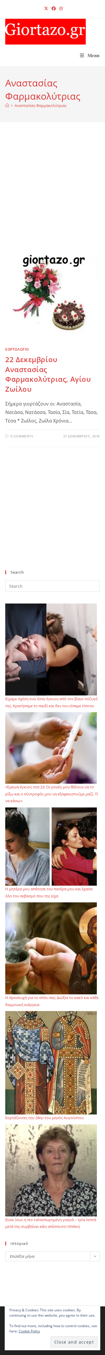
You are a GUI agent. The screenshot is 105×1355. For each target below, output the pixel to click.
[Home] (7, 105)
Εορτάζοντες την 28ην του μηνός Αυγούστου (44, 1117)
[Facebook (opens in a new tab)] (53, 8)
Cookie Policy (29, 1331)
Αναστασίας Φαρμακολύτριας (40, 105)
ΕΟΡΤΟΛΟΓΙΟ (17, 349)
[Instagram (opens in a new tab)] (60, 8)
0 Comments (21, 436)
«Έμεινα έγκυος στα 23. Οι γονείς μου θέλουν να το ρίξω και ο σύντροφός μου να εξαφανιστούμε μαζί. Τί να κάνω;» (51, 793)
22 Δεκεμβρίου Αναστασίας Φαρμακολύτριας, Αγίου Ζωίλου (48, 374)
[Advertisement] (52, 192)
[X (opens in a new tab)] (46, 8)
